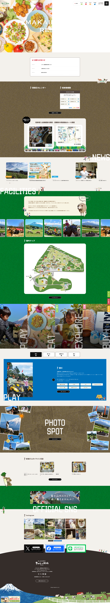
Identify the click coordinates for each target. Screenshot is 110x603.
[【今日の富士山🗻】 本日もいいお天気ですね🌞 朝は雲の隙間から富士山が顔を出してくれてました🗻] (60, 534)
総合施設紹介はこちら (37, 576)
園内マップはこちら (45, 576)
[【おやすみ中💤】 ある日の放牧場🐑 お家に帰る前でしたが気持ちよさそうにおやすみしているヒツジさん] (39, 534)
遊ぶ (36, 354)
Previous (6, 379)
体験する (61, 354)
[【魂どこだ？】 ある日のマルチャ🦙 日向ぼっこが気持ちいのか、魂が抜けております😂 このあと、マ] (70, 534)
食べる (48, 354)
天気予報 (95, 2)
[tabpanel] (16, 171)
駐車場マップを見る (55, 112)
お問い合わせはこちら (42, 580)
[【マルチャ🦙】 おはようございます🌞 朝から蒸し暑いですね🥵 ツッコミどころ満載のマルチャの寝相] (50, 524)
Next (53, 379)
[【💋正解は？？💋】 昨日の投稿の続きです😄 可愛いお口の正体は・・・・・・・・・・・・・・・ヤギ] (70, 524)
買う (74, 354)
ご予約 (86, 2)
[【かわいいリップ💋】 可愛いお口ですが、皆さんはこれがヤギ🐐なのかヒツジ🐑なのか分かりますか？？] (81, 524)
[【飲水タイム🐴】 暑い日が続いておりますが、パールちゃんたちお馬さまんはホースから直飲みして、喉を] (60, 524)
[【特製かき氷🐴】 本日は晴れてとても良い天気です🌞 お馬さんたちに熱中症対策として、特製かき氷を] (81, 534)
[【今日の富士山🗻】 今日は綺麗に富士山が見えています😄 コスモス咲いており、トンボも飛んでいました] (39, 524)
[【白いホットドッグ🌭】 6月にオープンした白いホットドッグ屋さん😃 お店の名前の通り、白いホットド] (29, 534)
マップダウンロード (55, 297)
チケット (81, 2)
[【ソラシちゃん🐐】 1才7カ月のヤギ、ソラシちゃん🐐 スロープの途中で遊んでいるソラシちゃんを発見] (50, 534)
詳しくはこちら (63, 391)
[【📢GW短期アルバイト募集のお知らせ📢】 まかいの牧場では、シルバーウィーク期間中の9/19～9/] (29, 524)
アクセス (90, 2)
